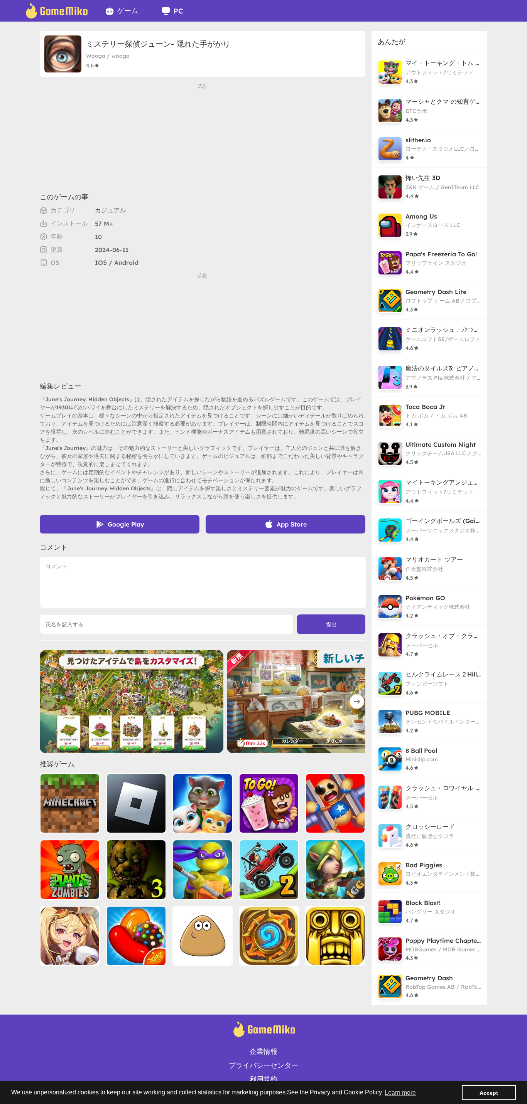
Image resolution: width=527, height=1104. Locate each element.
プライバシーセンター (263, 1065)
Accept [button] (489, 1093)
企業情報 (263, 1051)
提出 (331, 624)
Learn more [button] (400, 1092)
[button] (356, 701)
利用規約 (263, 1079)
